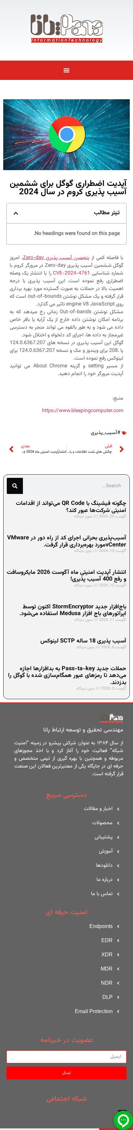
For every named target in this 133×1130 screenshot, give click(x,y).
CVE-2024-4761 (71, 273)
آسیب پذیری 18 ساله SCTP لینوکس (83, 641)
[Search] (15, 486)
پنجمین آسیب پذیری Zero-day (56, 258)
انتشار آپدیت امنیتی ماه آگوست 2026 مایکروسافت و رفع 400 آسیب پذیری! (66, 576)
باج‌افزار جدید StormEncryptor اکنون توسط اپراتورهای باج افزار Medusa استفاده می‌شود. (72, 611)
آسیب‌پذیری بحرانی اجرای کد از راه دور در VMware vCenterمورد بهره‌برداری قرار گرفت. (66, 542)
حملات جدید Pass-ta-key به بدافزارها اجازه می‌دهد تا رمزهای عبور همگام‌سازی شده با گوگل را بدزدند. (67, 675)
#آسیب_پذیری (105, 433)
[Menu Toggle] (66, 70)
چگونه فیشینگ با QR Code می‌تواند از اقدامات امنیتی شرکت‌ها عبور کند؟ (71, 507)
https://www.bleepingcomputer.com (82, 411)
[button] (15, 213)
